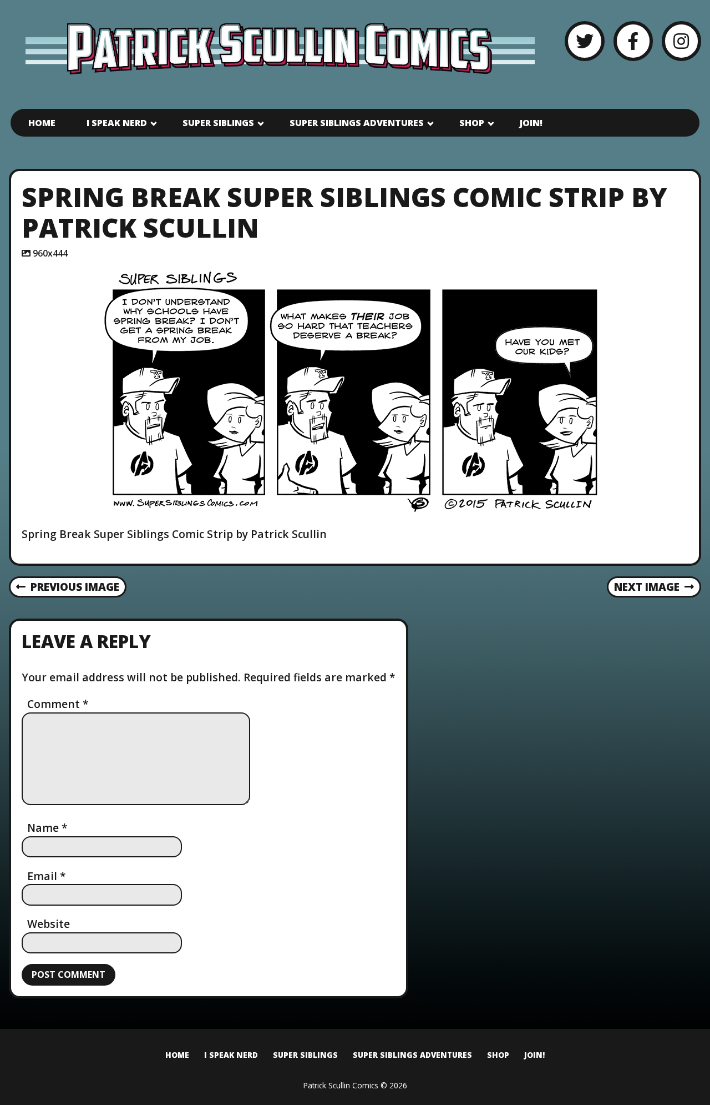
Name (47, 827)
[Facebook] (633, 41)
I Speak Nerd (117, 123)
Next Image (646, 586)
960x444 (50, 253)
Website (48, 923)
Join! (531, 123)
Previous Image (75, 586)
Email (46, 875)
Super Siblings (218, 123)
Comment (58, 703)
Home (41, 123)
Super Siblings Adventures (357, 123)
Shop (471, 123)
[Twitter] (584, 41)
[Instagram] (681, 41)
